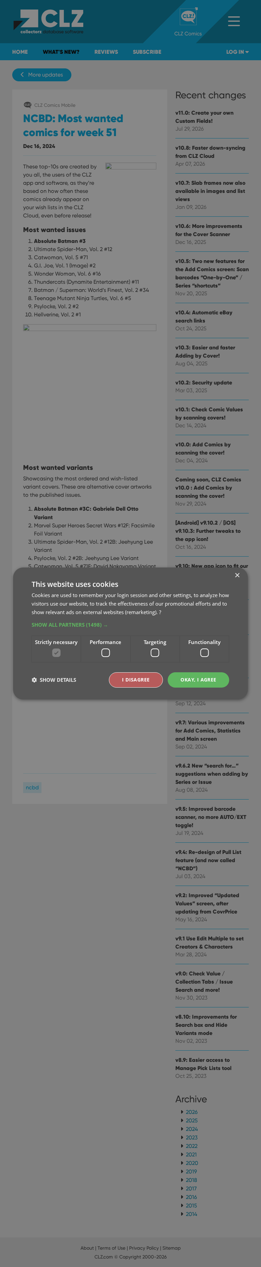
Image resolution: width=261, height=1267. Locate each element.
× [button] (237, 575)
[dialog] (130, 633)
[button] (130, 625)
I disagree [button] (136, 679)
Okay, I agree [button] (198, 679)
